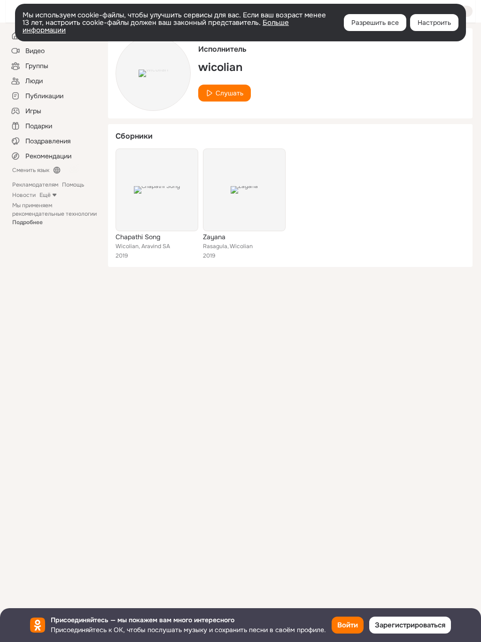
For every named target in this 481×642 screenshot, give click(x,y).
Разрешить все (375, 22)
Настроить (434, 22)
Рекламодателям (35, 184)
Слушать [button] (229, 93)
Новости (24, 195)
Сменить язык (30, 170)
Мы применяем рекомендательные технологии (54, 214)
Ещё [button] (45, 195)
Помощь (73, 184)
